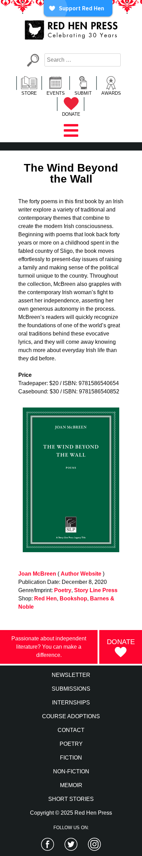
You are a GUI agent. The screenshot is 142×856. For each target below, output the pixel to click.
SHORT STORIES (71, 799)
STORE (29, 93)
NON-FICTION (71, 771)
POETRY (71, 744)
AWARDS (111, 93)
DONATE (71, 114)
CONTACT (71, 730)
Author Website (81, 574)
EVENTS (56, 93)
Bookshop (73, 598)
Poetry (62, 590)
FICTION (71, 758)
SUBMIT (83, 93)
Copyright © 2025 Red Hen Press (71, 813)
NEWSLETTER (71, 675)
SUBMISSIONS (71, 689)
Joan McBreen (37, 574)
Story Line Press (96, 590)
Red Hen (45, 598)
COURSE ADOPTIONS (71, 716)
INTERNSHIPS (71, 702)
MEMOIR (71, 785)
